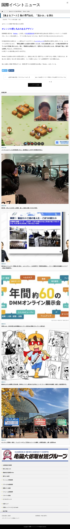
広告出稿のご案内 (6, 515)
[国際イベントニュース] (20, 5)
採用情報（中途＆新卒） (41, 515)
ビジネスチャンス (7, 499)
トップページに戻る (34, 84)
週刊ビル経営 (6, 476)
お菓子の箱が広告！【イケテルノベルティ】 (19, 77)
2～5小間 (12, 19)
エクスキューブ (39, 41)
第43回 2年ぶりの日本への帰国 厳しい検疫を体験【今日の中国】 (19, 208)
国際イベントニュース (33, 526)
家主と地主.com (7, 468)
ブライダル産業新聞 (8, 484)
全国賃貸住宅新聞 (7, 465)
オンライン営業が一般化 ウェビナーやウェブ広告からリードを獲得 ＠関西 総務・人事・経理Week (28, 442)
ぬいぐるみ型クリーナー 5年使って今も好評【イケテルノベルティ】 (50, 78)
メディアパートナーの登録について (10, 518)
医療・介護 (18, 19)
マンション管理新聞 (8, 480)
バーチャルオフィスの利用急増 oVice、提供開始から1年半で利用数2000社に (22, 150)
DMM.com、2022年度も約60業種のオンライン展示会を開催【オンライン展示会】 (23, 326)
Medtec (15, 33)
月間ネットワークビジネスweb (10, 507)
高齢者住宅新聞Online (8, 472)
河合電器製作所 (29, 33)
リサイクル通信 (7, 495)
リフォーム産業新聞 (8, 492)
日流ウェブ (5, 503)
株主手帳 (5, 511)
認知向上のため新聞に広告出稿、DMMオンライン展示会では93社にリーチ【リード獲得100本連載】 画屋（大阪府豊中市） (34, 384)
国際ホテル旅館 (7, 488)
